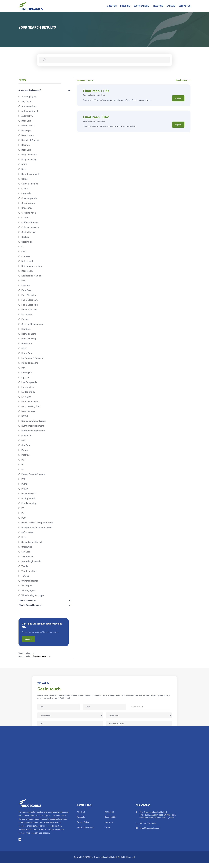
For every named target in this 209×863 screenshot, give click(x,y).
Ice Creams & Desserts (32, 358)
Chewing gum (28, 203)
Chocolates (26, 208)
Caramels (26, 193)
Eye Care (25, 285)
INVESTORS (158, 6)
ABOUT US (112, 6)
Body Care (26, 150)
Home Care (26, 353)
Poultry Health (28, 498)
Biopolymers (27, 135)
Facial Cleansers (29, 300)
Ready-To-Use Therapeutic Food (37, 522)
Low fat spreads (29, 382)
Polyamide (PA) (28, 493)
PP (22, 508)
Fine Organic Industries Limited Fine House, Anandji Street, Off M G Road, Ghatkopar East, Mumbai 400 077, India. (157, 815)
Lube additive (28, 387)
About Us (81, 812)
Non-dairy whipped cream (33, 421)
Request (28, 639)
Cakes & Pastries (29, 183)
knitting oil (26, 372)
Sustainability (110, 817)
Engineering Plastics (31, 275)
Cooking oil (26, 242)
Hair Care (26, 329)
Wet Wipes (26, 585)
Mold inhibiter (28, 411)
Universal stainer (29, 580)
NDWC (24, 416)
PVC (23, 518)
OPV (23, 440)
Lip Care (25, 377)
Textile (24, 566)
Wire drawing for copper (32, 595)
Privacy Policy (83, 822)
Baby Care (26, 120)
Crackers (25, 256)
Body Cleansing (29, 159)
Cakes (24, 179)
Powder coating (28, 503)
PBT (23, 459)
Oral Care (25, 445)
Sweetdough (27, 556)
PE (22, 469)
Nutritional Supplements (33, 430)
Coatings (25, 217)
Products (81, 817)
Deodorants (27, 271)
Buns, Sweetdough (30, 174)
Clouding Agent (28, 212)
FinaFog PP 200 (29, 309)
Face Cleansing (28, 295)
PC (22, 464)
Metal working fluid (30, 406)
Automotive (27, 116)
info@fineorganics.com (41, 656)
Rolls (23, 537)
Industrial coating (29, 363)
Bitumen (25, 145)
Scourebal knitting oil (31, 542)
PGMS (24, 484)
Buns (23, 169)
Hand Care (26, 343)
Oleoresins (26, 435)
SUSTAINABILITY (141, 6)
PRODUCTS (125, 6)
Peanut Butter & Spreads (33, 474)
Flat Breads (26, 314)
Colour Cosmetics (30, 227)
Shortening (26, 547)
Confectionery (28, 232)
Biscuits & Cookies (30, 140)
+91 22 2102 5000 (148, 823)
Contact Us (109, 812)
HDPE (24, 348)
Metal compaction (30, 401)
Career (107, 827)
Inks (23, 367)
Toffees (25, 576)
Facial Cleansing (29, 304)
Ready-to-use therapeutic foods (36, 527)
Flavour (25, 319)
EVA (23, 280)
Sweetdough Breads (31, 561)
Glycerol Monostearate (32, 324)
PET (23, 479)
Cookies (25, 237)
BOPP (24, 164)
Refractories (27, 532)
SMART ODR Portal (85, 827)
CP (22, 246)
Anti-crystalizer (28, 106)
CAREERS (171, 6)
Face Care (26, 290)
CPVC (24, 251)
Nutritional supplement (32, 426)
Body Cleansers (29, 154)
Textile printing (28, 571)
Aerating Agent (28, 96)
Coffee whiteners (29, 222)
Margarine (26, 396)
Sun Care (25, 551)
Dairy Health (27, 261)
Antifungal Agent (29, 111)
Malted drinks (28, 392)
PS (22, 513)
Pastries (25, 455)
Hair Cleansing (28, 338)
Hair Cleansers (28, 334)
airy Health (26, 101)
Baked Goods (27, 125)
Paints (24, 450)
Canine (24, 188)
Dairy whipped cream (31, 266)
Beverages (26, 130)
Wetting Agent (28, 590)
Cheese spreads (29, 198)
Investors (108, 822)
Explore (178, 98)
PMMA (24, 488)
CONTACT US (184, 6)
